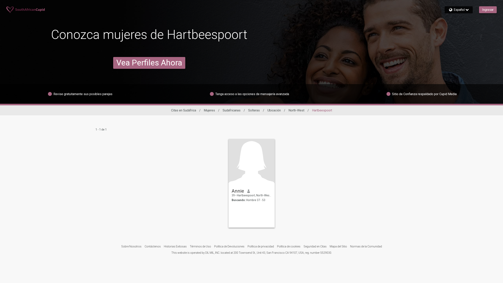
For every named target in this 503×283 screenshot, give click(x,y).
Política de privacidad (261, 246)
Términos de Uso (200, 246)
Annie (238, 191)
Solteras (254, 110)
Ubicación (274, 110)
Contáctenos (153, 246)
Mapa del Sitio (338, 246)
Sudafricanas (231, 110)
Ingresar (488, 10)
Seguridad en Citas (315, 246)
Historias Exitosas (175, 246)
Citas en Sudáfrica (183, 110)
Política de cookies (288, 246)
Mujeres (209, 110)
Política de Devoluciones (229, 246)
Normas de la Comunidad (366, 246)
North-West (296, 110)
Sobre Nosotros (131, 246)
